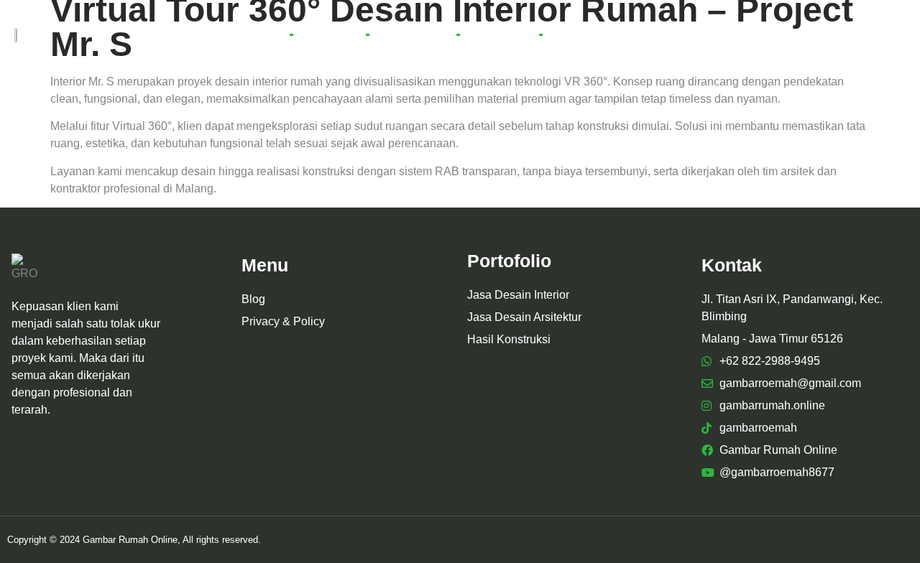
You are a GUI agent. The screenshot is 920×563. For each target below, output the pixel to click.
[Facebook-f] (826, 34)
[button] (801, 35)
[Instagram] (850, 34)
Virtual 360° (412, 34)
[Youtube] (874, 34)
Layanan (329, 34)
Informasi (580, 34)
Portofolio (499, 34)
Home (260, 34)
